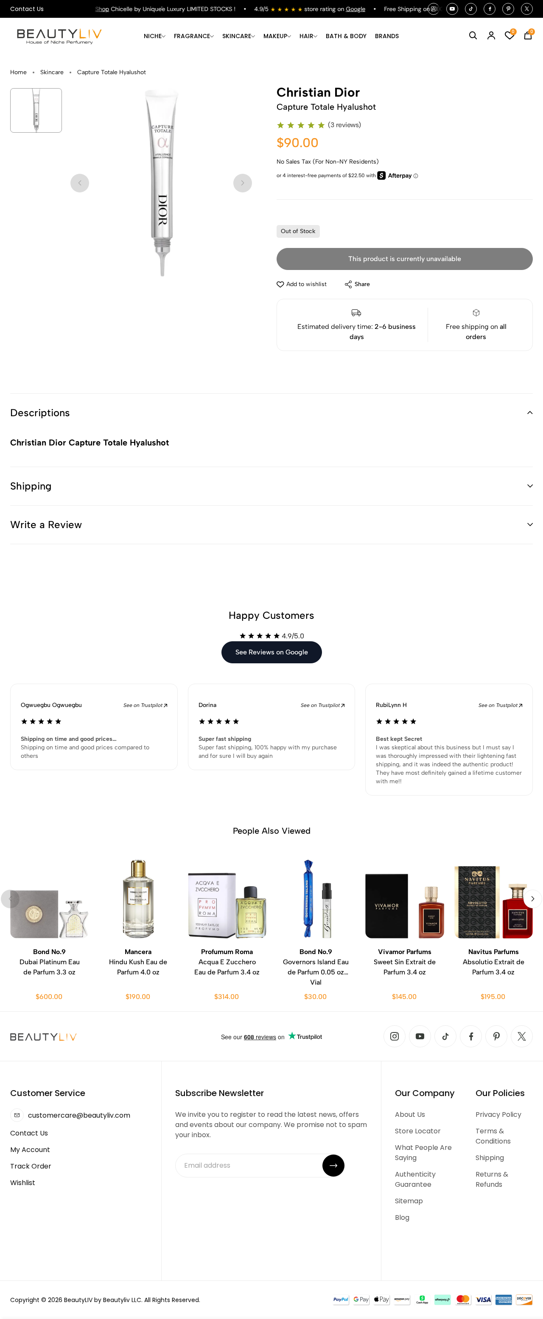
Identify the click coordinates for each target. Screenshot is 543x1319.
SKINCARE (236, 36)
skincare (52, 72)
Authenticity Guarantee (415, 1179)
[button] (271, 413)
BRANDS (387, 36)
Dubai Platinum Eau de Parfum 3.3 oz (50, 962)
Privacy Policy (498, 1114)
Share (362, 284)
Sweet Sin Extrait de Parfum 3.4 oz (405, 962)
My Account (30, 1150)
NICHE (153, 36)
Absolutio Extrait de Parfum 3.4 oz (493, 962)
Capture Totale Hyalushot (111, 72)
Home (18, 72)
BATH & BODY (346, 36)
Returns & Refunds (492, 1179)
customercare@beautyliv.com (79, 1115)
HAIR (306, 36)
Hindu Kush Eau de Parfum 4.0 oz (138, 962)
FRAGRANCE (192, 36)
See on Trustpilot (143, 705)
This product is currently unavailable (404, 259)
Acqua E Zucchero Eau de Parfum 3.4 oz (227, 962)
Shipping (490, 1158)
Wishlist (22, 1183)
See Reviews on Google (271, 652)
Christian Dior (318, 92)
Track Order (30, 1166)
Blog (402, 1217)
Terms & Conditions (493, 1136)
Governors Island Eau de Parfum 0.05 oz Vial (316, 967)
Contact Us (27, 9)
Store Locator (418, 1131)
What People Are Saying (423, 1153)
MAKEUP (275, 36)
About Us (410, 1114)
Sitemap (409, 1201)
